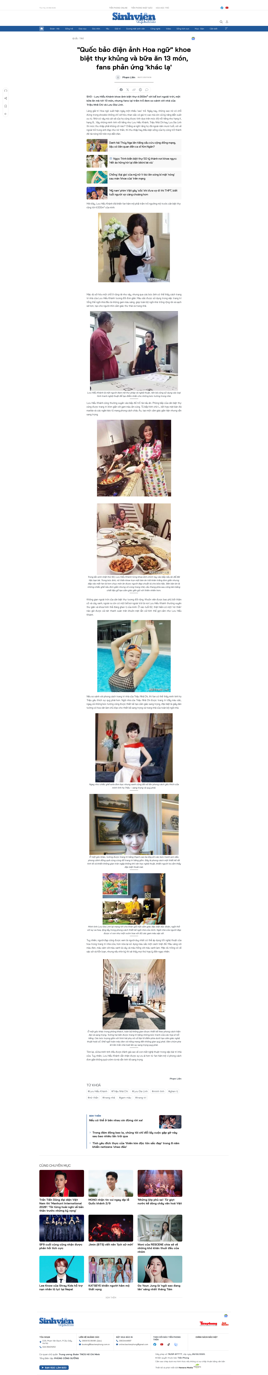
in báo (140, 90)
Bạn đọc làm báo (55, 1367)
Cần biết (213, 28)
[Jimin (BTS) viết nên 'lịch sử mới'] (110, 1228)
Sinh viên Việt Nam (56, 1322)
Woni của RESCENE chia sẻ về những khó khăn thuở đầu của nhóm (158, 1248)
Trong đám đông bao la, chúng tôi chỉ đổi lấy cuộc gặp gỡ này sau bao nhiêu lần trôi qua (134, 1134)
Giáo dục (83, 28)
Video (168, 28)
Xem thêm (226, 28)
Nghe (6, 90)
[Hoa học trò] (225, 1324)
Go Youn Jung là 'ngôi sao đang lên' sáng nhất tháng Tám (159, 1287)
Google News (193, 38)
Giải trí (118, 28)
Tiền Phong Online (118, 8)
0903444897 (125, 1340)
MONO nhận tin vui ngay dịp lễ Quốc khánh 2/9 (108, 1201)
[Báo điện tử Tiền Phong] (208, 1324)
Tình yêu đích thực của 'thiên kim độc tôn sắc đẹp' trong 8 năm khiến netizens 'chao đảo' (135, 1145)
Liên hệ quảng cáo (89, 1337)
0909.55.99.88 (89, 1340)
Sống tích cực (183, 28)
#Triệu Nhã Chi (119, 1091)
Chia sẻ (6, 98)
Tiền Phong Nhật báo (141, 8)
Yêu (107, 28)
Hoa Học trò (162, 8)
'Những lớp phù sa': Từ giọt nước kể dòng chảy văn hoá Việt (160, 1201)
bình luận (147, 90)
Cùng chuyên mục (55, 1165)
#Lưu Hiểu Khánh (97, 1091)
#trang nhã (108, 1097)
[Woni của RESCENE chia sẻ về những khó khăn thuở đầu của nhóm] (160, 1228)
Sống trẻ (69, 28)
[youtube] (227, 8)
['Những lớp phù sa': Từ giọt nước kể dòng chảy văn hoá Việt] (160, 1183)
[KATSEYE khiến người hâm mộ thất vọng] (110, 1269)
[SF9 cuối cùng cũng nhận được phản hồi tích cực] (61, 1228)
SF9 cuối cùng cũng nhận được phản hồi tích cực (60, 1246)
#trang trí (140, 1097)
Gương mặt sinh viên (135, 28)
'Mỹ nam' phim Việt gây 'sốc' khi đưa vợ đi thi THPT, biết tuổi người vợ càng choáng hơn (143, 192)
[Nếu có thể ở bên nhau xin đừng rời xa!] (170, 1122)
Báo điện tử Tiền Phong (134, 18)
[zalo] (177, 1344)
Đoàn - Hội (54, 28)
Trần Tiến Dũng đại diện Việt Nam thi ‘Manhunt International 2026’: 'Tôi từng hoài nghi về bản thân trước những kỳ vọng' (61, 1205)
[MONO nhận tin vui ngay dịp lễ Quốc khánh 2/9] (110, 1183)
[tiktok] (170, 1344)
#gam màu (125, 1097)
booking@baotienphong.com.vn (96, 1344)
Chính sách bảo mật (207, 1337)
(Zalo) (99, 1340)
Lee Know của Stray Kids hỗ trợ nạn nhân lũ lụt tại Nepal (61, 1287)
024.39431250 (49, 1347)
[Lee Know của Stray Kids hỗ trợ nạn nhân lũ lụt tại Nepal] (61, 1269)
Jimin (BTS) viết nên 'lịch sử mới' (110, 1244)
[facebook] (222, 8)
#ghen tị (173, 1091)
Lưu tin (6, 106)
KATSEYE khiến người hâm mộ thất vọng (109, 1287)
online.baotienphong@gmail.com (133, 1344)
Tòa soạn (44, 1337)
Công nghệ (155, 28)
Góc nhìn (96, 28)
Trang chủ (41, 28)
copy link (134, 90)
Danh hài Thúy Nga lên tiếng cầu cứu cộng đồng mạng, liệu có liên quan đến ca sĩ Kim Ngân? (142, 144)
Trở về (6, 114)
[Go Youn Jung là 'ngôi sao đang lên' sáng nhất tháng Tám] (160, 1269)
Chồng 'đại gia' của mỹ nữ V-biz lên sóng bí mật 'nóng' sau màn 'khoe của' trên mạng (142, 176)
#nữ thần (93, 1097)
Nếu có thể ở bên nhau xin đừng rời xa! (116, 1120)
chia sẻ (121, 90)
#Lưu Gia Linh (140, 1091)
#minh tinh (158, 1091)
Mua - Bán (199, 28)
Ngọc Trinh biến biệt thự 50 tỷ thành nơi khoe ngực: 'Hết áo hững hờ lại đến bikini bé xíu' (143, 160)
